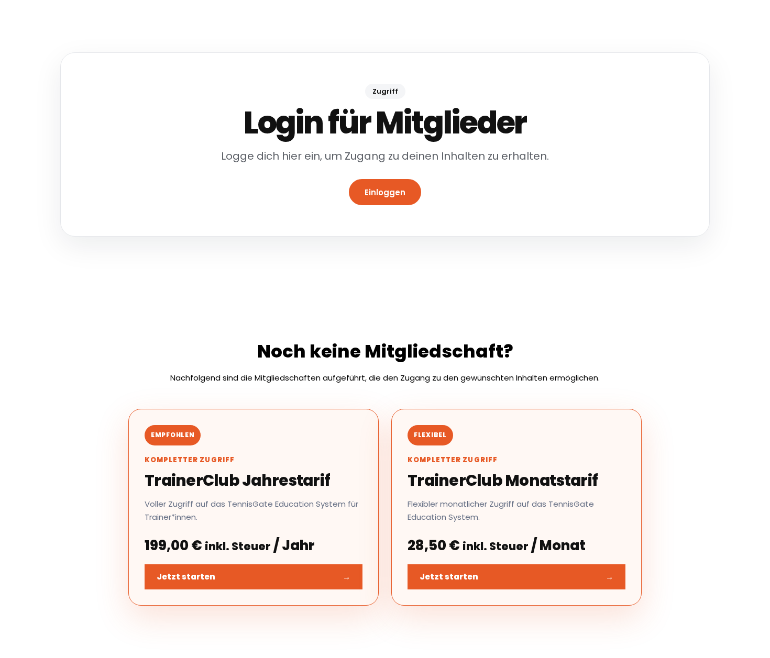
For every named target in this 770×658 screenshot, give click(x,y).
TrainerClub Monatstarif (503, 480)
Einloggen (385, 192)
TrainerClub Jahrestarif (237, 480)
